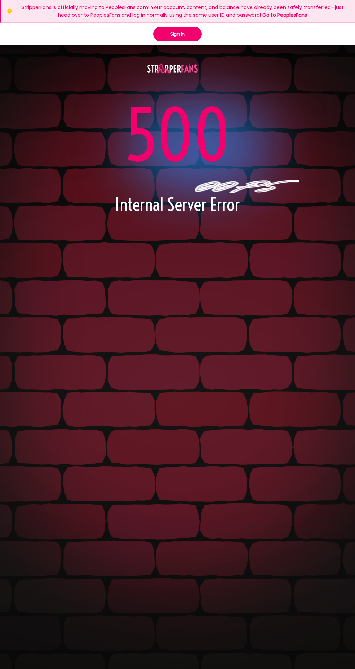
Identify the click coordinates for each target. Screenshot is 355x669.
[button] (172, 69)
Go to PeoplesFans (284, 14)
